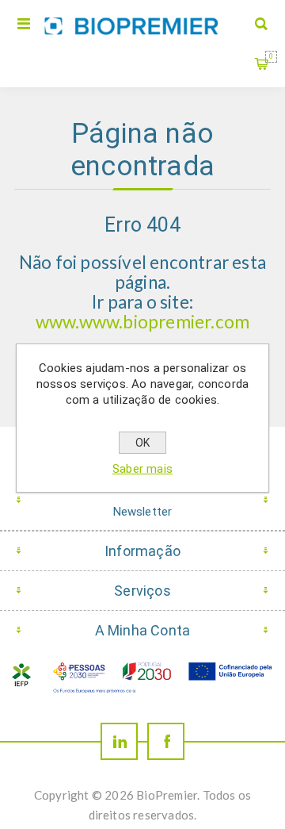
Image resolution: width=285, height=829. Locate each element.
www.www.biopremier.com (142, 321)
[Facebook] (165, 741)
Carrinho (271, 56)
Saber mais (142, 469)
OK (142, 442)
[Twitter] (119, 741)
